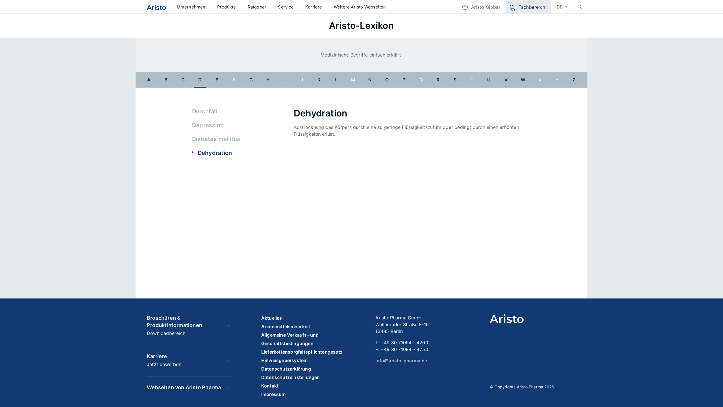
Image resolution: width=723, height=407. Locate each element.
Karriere (313, 7)
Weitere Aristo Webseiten (360, 7)
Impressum (273, 394)
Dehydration (215, 153)
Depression (208, 125)
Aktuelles (271, 318)
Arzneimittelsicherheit (285, 326)
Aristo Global (485, 7)
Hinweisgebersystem (284, 360)
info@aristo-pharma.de (401, 360)
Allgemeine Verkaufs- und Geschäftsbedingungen (290, 339)
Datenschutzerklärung (286, 369)
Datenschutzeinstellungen (290, 377)
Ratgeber (257, 7)
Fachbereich (532, 7)
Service (285, 7)
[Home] (156, 7)
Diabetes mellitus (216, 139)
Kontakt (269, 386)
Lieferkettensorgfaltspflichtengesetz (302, 352)
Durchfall (204, 111)
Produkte (226, 7)
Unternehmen (191, 7)
